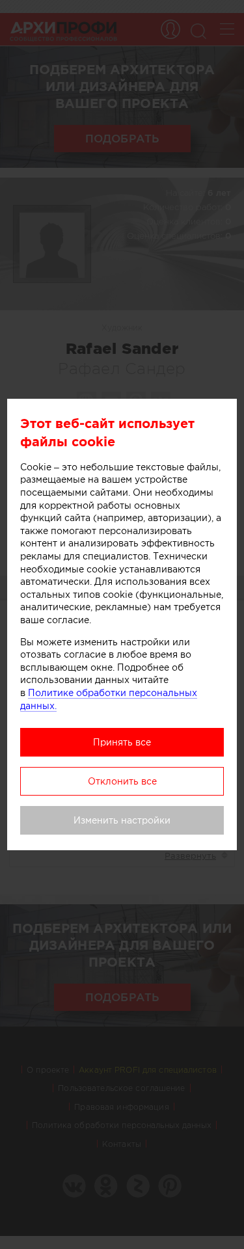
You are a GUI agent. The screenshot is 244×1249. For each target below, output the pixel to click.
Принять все (122, 742)
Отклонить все (122, 781)
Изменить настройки (122, 820)
